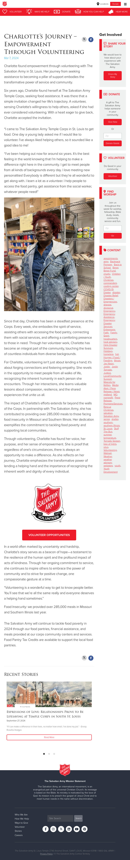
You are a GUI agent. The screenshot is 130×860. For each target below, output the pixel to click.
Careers (19, 835)
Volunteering (110, 450)
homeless (108, 354)
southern (108, 422)
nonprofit (108, 397)
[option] (49, 711)
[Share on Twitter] (84, 39)
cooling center (111, 286)
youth (118, 465)
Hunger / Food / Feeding (112, 359)
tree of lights (110, 444)
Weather (108, 456)
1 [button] (44, 754)
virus (106, 447)
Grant (106, 335)
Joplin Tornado (111, 368)
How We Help (22, 818)
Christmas (108, 280)
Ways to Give (21, 822)
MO (115, 394)
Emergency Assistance (109, 316)
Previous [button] (5, 715)
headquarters (110, 338)
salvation (108, 413)
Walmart (108, 453)
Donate (115, 4)
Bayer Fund (110, 270)
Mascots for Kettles (109, 384)
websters (108, 465)
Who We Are (21, 814)
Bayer (115, 267)
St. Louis (108, 428)
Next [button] (12, 715)
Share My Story (112, 75)
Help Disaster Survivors (110, 347)
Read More (49, 737)
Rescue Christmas (108, 408)
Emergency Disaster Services (109, 323)
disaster (116, 292)
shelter (115, 419)
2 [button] (49, 754)
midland (108, 394)
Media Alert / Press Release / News (112, 388)
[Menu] (124, 3)
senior (107, 419)
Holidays (108, 351)
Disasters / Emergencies (110, 300)
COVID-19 (108, 289)
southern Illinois (112, 425)
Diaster (107, 292)
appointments (111, 258)
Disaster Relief (111, 295)
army (106, 261)
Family (114, 332)
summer (108, 434)
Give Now (112, 122)
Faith (106, 332)
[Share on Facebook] (90, 39)
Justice (107, 372)
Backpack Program (112, 263)
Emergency (109, 311)
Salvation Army (111, 416)
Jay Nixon (109, 363)
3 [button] (54, 754)
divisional (108, 308)
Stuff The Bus (111, 430)
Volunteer (112, 176)
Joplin (107, 366)
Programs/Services (113, 403)
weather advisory (108, 461)
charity (107, 273)
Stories (18, 831)
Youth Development (111, 470)
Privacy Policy (46, 854)
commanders (110, 283)
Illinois (117, 360)
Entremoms (109, 329)
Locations (104, 4)
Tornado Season (112, 441)
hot (117, 354)
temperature (110, 437)
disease (107, 304)
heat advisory (110, 342)
